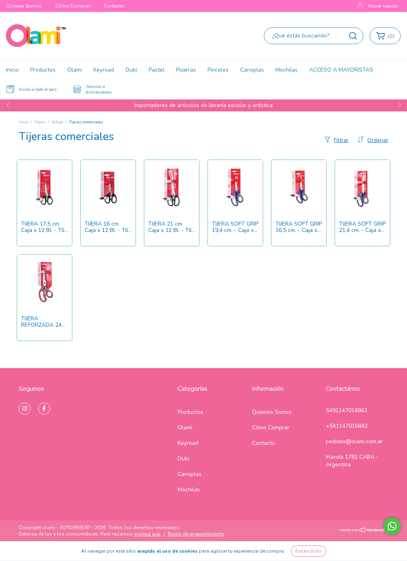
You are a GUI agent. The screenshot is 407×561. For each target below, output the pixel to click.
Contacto (114, 6)
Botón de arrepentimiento (196, 534)
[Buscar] (353, 36)
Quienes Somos (24, 6)
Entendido (308, 551)
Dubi (131, 70)
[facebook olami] (44, 409)
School (57, 122)
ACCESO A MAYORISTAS (341, 70)
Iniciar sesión (383, 6)
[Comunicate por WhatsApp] (392, 526)
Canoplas (252, 70)
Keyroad (103, 70)
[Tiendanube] (363, 531)
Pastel (157, 70)
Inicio (12, 70)
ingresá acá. (147, 534)
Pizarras (186, 70)
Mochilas (286, 70)
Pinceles (218, 70)
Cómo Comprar (72, 6)
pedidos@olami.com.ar (354, 441)
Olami (74, 70)
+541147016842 (347, 426)
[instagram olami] (25, 409)
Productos (43, 70)
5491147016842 (346, 410)
